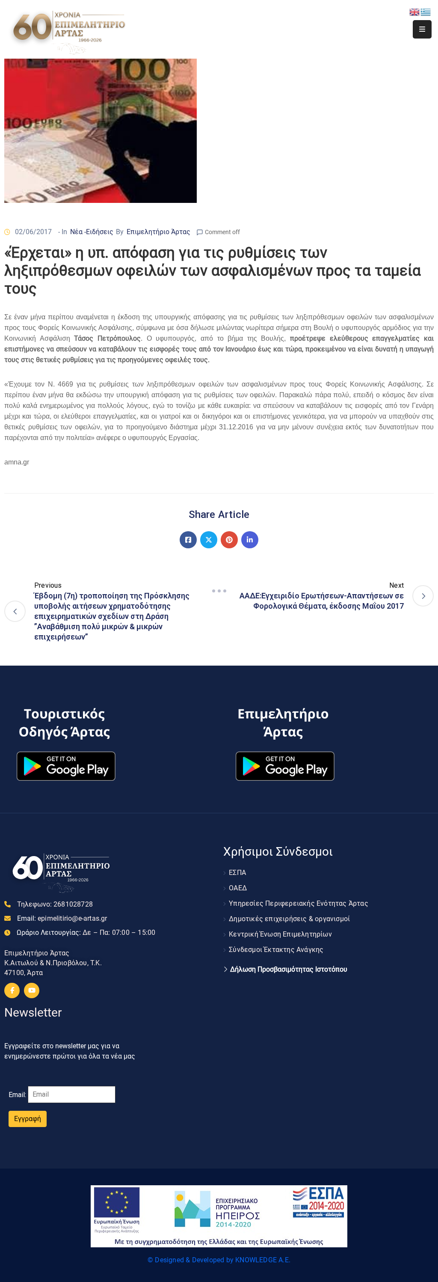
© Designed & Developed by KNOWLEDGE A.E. (219, 1260)
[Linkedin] (249, 539)
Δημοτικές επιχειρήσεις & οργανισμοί (289, 919)
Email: (62, 918)
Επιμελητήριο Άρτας (158, 232)
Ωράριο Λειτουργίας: (86, 932)
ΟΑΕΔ (238, 888)
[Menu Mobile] (422, 29)
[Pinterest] (229, 539)
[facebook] (12, 990)
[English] (414, 11)
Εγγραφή (27, 1119)
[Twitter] (208, 539)
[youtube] (31, 990)
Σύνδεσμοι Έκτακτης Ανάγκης (276, 950)
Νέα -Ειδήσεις (91, 232)
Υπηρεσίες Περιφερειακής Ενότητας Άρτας (298, 903)
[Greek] (426, 11)
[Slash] (219, 591)
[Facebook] (188, 539)
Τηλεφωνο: (55, 904)
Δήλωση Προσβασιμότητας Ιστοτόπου (288, 969)
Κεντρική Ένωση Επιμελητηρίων (280, 934)
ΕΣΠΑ (237, 873)
